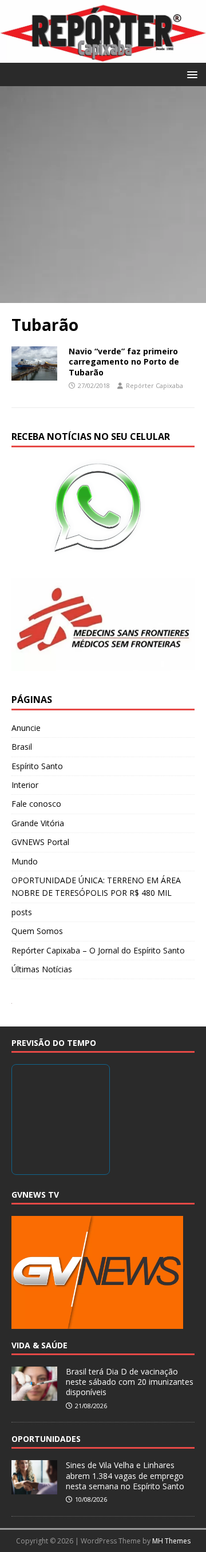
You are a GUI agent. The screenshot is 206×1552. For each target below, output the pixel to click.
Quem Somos (37, 930)
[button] (190, 74)
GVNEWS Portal (40, 841)
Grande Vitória (37, 823)
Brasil (21, 746)
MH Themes (171, 1541)
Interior (24, 784)
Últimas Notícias (41, 969)
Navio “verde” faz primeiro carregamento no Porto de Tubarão (124, 361)
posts (21, 912)
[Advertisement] (103, 194)
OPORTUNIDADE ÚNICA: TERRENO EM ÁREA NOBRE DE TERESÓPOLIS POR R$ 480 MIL (96, 886)
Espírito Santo (37, 766)
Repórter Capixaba (154, 385)
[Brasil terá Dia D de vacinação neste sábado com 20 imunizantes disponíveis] (34, 1394)
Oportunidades (46, 1438)
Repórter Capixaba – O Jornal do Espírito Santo (98, 950)
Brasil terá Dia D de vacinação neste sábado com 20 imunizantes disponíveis (129, 1381)
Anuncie (26, 727)
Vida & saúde (39, 1345)
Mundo (24, 861)
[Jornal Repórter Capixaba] (103, 56)
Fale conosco (36, 803)
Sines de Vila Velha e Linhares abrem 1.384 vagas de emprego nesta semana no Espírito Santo (125, 1475)
